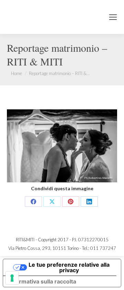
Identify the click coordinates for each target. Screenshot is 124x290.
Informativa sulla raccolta (42, 281)
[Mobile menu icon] (113, 17)
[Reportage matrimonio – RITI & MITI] (62, 145)
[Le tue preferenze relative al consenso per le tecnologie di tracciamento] (12, 278)
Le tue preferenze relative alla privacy (69, 267)
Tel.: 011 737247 (99, 248)
